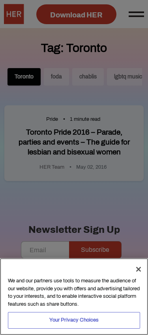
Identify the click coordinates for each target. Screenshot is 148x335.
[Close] (138, 269)
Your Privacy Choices (74, 320)
